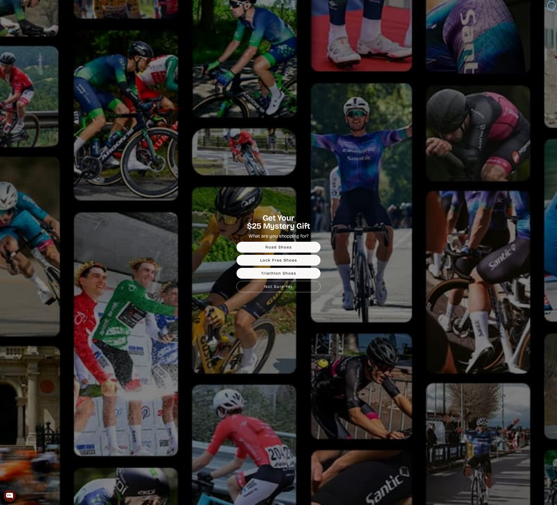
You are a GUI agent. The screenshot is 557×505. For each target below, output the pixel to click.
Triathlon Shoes (278, 273)
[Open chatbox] (9, 496)
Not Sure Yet (278, 286)
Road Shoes (278, 247)
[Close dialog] (551, 5)
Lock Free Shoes (278, 260)
